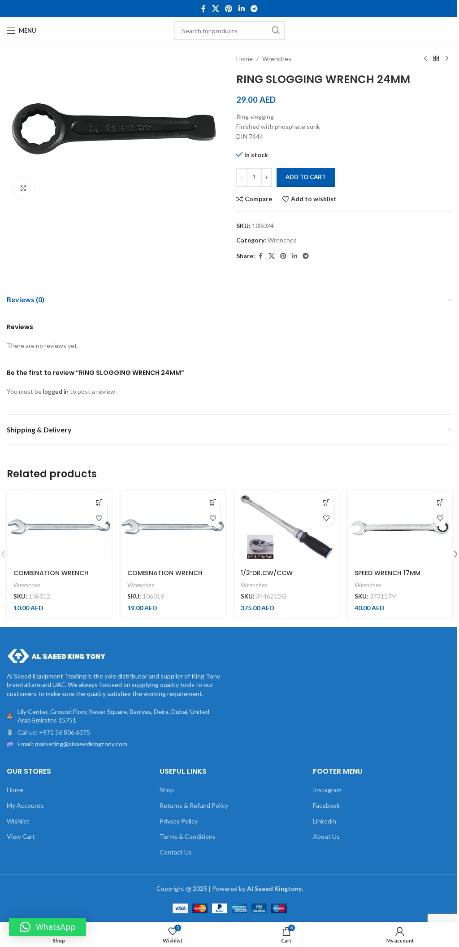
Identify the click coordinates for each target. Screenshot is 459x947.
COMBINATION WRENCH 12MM (51, 577)
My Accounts (25, 805)
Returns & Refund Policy (194, 805)
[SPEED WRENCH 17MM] (400, 527)
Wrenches (276, 58)
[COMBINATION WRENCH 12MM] (59, 527)
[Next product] (447, 58)
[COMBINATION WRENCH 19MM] (173, 527)
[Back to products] (436, 58)
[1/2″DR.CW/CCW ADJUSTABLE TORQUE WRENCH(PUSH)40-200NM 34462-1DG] (286, 527)
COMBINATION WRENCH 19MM (165, 577)
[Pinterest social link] (228, 8)
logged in (56, 391)
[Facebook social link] (203, 8)
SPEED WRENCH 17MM (387, 572)
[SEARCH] (275, 30)
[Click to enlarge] (23, 188)
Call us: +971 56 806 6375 (53, 732)
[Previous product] (425, 58)
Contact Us (176, 852)
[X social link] (215, 8)
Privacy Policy (179, 821)
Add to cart (306, 177)
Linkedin (324, 821)
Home (244, 58)
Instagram (327, 789)
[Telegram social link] (253, 8)
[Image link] (56, 655)
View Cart (21, 836)
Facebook (326, 805)
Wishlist (18, 821)
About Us (326, 836)
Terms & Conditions (188, 836)
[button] (99, 503)
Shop (167, 789)
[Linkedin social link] (241, 8)
